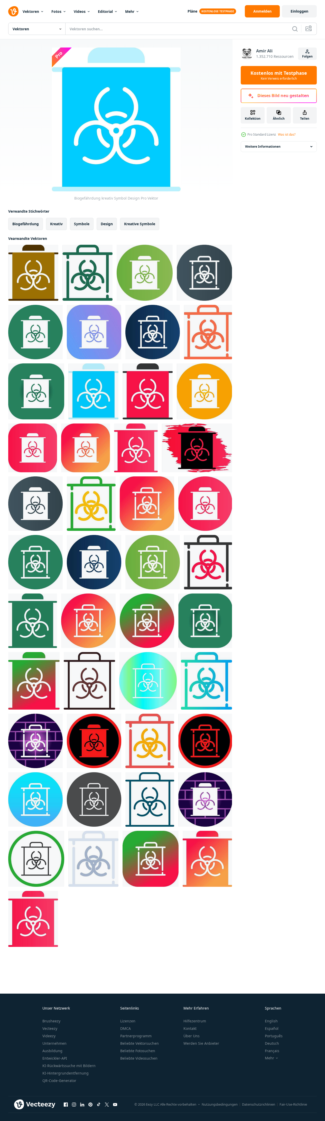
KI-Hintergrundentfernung (65, 1073)
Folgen (307, 56)
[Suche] (295, 29)
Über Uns (191, 1035)
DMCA (125, 1028)
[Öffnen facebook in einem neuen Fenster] (66, 1104)
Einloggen (299, 11)
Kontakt (190, 1028)
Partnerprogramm (136, 1035)
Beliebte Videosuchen (138, 1058)
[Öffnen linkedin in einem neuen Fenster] (82, 1104)
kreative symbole (139, 223)
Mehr (129, 11)
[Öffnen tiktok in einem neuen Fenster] (99, 1104)
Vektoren (31, 11)
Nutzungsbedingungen (220, 1104)
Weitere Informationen (263, 146)
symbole (81, 223)
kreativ (56, 223)
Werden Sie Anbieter (201, 1043)
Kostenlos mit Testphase (278, 75)
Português (274, 1035)
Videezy (48, 1035)
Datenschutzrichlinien (258, 1104)
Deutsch (272, 1043)
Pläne (192, 11)
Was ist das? (286, 134)
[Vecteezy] (13, 11)
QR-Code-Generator (59, 1080)
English (271, 1021)
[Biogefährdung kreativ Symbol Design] (33, 273)
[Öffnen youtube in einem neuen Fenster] (115, 1104)
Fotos (56, 11)
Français (272, 1050)
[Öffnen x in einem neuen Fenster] (107, 1104)
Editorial (105, 11)
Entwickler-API (54, 1058)
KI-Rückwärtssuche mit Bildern (69, 1065)
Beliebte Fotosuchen (137, 1050)
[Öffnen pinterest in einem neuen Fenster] (90, 1104)
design (107, 223)
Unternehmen (54, 1043)
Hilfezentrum (194, 1021)
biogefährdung (25, 223)
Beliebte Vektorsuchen (139, 1043)
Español (271, 1028)
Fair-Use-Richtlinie (293, 1104)
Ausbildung (52, 1050)
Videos (80, 11)
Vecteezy (49, 1028)
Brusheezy (51, 1021)
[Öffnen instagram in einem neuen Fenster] (74, 1104)
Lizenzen (127, 1021)
